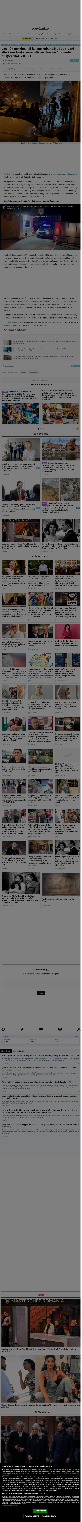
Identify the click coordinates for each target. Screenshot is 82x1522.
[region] (40, 1492)
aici (51, 1484)
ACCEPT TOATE (40, 1511)
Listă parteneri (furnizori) (10, 1505)
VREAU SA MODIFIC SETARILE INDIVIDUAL (40, 1516)
